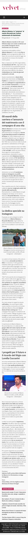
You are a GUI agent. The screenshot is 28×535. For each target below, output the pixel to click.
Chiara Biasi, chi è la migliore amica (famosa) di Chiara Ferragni (13, 482)
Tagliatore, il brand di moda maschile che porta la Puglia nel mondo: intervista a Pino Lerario (14, 505)
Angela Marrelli (6, 38)
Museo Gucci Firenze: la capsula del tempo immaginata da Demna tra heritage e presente (14, 512)
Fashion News (5, 28)
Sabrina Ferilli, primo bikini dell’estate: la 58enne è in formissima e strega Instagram (14, 474)
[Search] (24, 17)
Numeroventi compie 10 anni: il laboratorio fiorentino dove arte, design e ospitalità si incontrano (14, 494)
